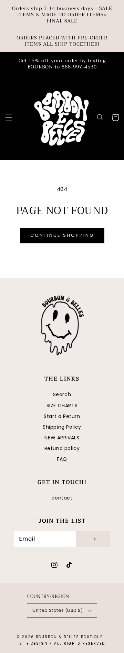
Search (62, 394)
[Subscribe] (93, 539)
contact (61, 497)
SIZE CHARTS (62, 405)
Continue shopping (62, 235)
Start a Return (62, 416)
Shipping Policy (62, 426)
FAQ (62, 459)
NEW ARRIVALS (61, 437)
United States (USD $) (57, 610)
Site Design (33, 643)
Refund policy (62, 448)
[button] (8, 117)
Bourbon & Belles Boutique (69, 637)
